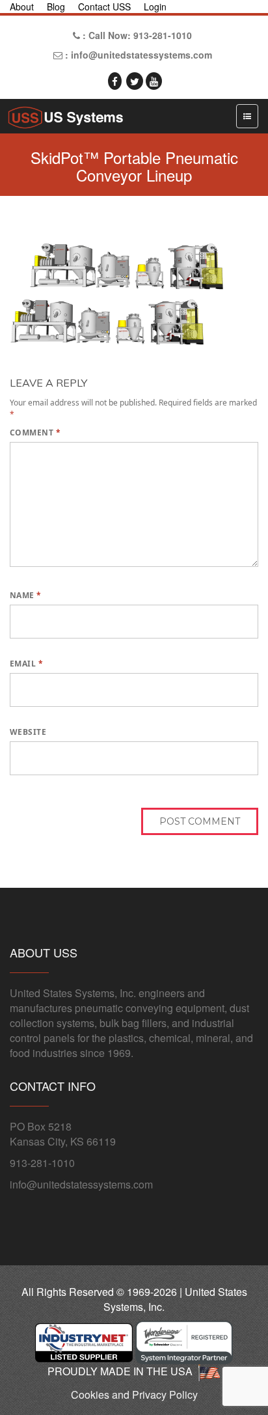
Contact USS (104, 6)
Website (28, 731)
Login (155, 6)
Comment (35, 432)
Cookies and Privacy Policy (134, 1394)
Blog (56, 6)
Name (26, 595)
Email (26, 663)
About (22, 6)
